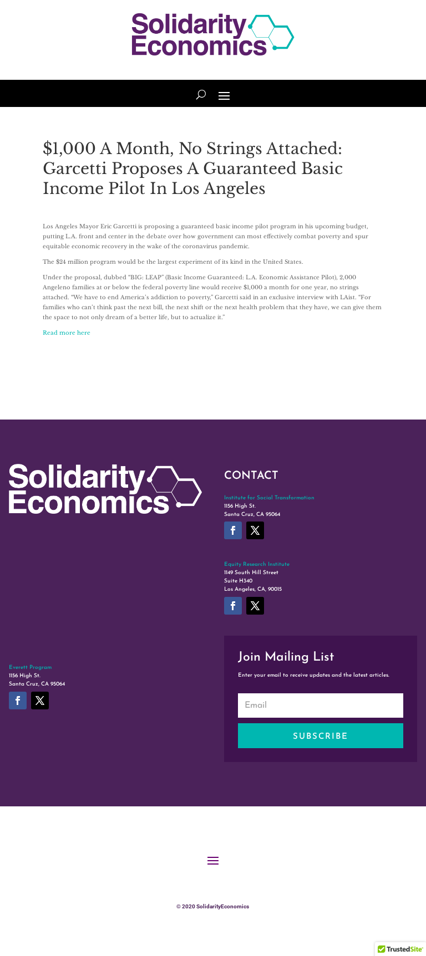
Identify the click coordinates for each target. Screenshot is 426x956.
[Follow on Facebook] (233, 530)
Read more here (66, 332)
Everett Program (30, 667)
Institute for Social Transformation (269, 498)
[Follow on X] (255, 530)
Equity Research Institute (257, 564)
